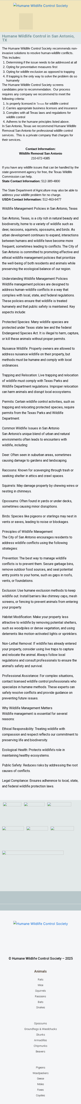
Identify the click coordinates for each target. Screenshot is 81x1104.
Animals (40, 971)
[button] (26, 21)
